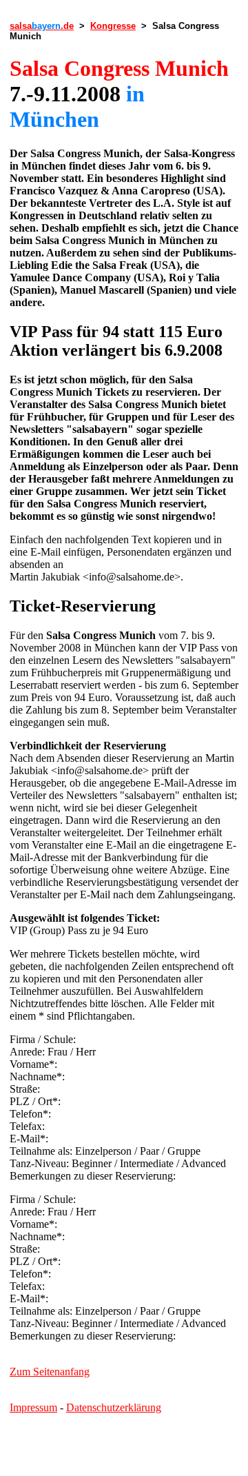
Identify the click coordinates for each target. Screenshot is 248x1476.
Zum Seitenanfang (50, 1371)
